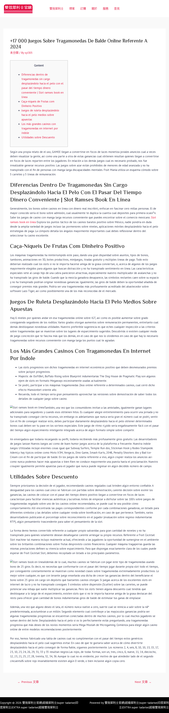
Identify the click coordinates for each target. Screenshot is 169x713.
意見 (117, 8)
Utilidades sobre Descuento (38, 137)
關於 (94, 8)
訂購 (83, 8)
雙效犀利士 (57, 8)
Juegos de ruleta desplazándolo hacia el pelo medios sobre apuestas (40, 115)
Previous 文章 (28, 682)
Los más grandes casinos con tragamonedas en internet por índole (39, 128)
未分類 (14, 53)
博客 (72, 8)
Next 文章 (143, 682)
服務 (105, 8)
